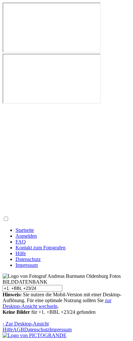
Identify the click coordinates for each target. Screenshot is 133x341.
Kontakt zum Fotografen (40, 247)
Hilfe (20, 253)
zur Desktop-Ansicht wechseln (57, 303)
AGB (18, 329)
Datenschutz (28, 259)
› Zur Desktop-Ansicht (26, 323)
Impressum (26, 265)
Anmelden (26, 236)
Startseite (24, 230)
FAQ (20, 241)
